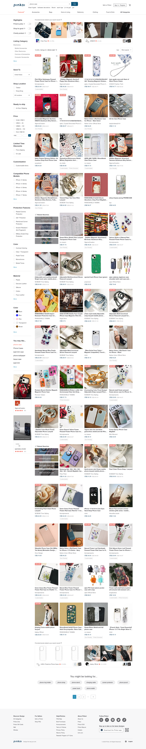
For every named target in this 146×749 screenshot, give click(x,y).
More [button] (15, 61)
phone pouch (124, 682)
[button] (29, 135)
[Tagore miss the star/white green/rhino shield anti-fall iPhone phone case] (96, 416)
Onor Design (39, 553)
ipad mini (16, 363)
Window (15, 730)
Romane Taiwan (40, 395)
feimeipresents (39, 84)
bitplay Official (39, 632)
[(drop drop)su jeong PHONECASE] (121, 184)
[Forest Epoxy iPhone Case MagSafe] (121, 416)
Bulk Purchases (60, 721)
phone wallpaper (19, 355)
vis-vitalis (62, 163)
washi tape (60, 7)
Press (79, 721)
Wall (14, 727)
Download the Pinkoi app (112, 730)
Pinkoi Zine (16, 721)
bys (110, 203)
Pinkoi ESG (81, 724)
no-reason (87, 163)
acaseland (38, 163)
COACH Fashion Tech (116, 84)
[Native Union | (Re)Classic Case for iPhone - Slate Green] (96, 105)
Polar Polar (63, 474)
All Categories (17, 719)
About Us (80, 719)
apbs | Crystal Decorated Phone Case (96, 84)
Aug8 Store (63, 318)
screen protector (107, 682)
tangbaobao (113, 592)
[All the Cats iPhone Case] (121, 105)
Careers (80, 730)
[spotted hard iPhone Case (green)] (96, 264)
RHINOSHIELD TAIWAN (91, 203)
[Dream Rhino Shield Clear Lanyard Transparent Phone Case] (71, 224)
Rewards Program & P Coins (64, 735)
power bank (76, 688)
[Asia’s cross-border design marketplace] (19, 5)
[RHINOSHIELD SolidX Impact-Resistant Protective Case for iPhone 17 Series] (46, 300)
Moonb (54, 7)
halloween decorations (44, 7)
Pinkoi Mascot (82, 727)
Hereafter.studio (114, 513)
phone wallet (91, 688)
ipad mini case (18, 352)
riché (86, 355)
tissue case (17, 359)
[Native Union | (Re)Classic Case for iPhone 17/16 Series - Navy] (71, 535)
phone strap (61, 682)
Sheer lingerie (32, 7)
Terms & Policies (61, 727)
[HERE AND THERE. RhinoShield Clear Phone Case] (96, 145)
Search (74, 4)
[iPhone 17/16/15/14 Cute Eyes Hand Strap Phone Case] (96, 495)
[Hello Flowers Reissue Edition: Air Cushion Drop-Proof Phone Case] (46, 145)
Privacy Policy (60, 730)
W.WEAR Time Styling (66, 203)
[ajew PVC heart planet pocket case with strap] (96, 574)
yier (73, 7)
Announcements (61, 724)
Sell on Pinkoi (107, 5)
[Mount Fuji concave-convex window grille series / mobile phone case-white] (121, 495)
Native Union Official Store (92, 123)
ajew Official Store (115, 282)
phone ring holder (45, 682)
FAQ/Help (59, 719)
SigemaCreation (65, 84)
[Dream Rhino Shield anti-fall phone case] (96, 614)
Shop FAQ (38, 721)
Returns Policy (60, 732)
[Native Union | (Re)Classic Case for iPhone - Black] (121, 337)
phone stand (76, 682)
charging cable (91, 682)
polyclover (87, 282)
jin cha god (67, 7)
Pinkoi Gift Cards (18, 724)
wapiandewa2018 (114, 123)
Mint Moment (113, 434)
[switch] (22, 24)
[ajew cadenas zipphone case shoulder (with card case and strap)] (121, 264)
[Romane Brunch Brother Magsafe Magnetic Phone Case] (46, 377)
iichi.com (80, 732)
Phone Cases (18, 348)
